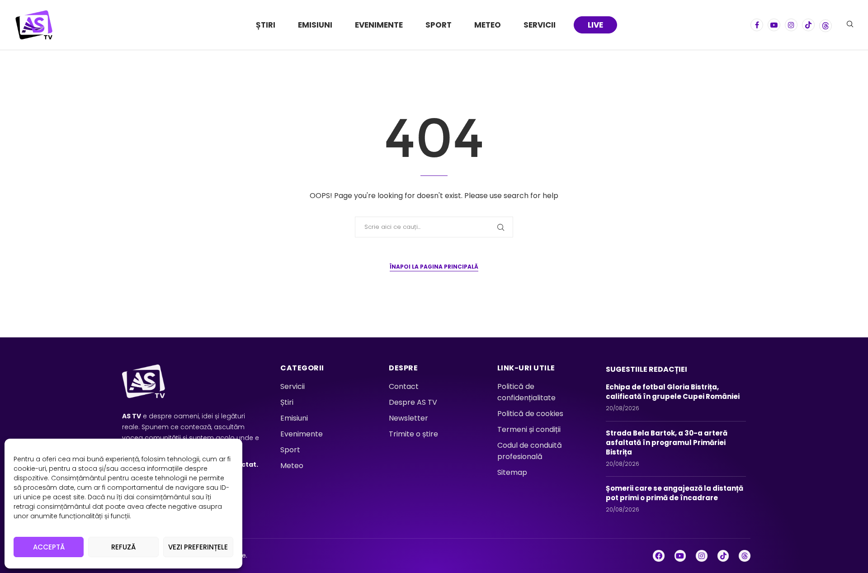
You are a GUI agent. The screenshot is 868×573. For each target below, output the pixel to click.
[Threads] (825, 25)
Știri (265, 24)
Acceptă (49, 547)
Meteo (487, 24)
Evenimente (379, 24)
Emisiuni (315, 24)
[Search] (849, 25)
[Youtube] (774, 25)
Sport (438, 24)
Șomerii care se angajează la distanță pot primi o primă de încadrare (674, 492)
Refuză (123, 547)
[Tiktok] (808, 25)
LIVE (595, 24)
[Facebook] (756, 25)
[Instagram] (791, 25)
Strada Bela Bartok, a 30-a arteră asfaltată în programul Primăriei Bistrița (666, 442)
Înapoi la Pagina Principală (434, 266)
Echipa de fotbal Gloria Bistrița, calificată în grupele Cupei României (674, 391)
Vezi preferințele (198, 547)
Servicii (540, 24)
